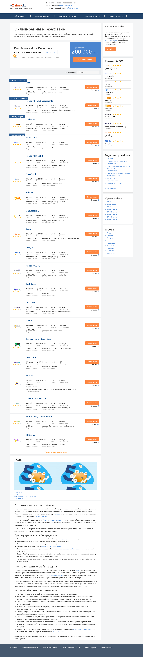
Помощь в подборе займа (71, 647)
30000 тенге (111, 204)
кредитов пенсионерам (55, 575)
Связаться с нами (107, 647)
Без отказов (111, 164)
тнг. (54, 52)
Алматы (110, 238)
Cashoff (29, 82)
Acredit (29, 229)
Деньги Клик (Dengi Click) (39, 339)
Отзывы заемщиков (50, 647)
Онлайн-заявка (92, 87)
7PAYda (29, 375)
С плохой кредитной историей (118, 173)
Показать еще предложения (56, 452)
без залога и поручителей (51, 546)
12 (98, 346)
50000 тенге (111, 207)
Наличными (111, 188)
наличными (58, 549)
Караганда (111, 243)
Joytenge (30, 119)
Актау (109, 233)
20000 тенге (111, 202)
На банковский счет (114, 183)
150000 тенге (112, 212)
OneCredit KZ (32, 211)
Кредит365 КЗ (33, 266)
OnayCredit (31, 174)
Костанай (110, 245)
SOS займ (30, 435)
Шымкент (110, 250)
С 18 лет (110, 159)
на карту (66, 549)
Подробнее (111, 49)
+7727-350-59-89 (65, 5)
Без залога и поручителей (117, 161)
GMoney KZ (31, 302)
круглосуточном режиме (69, 539)
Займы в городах (90, 647)
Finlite (29, 320)
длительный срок (41, 516)
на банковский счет (77, 549)
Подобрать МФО (84, 60)
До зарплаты (112, 178)
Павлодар (111, 248)
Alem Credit (31, 137)
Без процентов (113, 171)
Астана (109, 240)
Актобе (110, 235)
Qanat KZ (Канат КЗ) (36, 398)
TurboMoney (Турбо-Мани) (39, 416)
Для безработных (113, 176)
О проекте (13, 647)
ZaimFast (30, 192)
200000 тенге (112, 214)
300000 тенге (112, 219)
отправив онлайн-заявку (82, 629)
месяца (57, 514)
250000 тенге (112, 217)
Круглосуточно (112, 181)
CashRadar (31, 284)
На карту (110, 186)
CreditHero (31, 357)
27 (98, 424)
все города (111, 253)
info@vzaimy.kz (73, 8)
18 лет (77, 570)
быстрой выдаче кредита (52, 520)
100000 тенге (112, 209)
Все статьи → (19, 499)
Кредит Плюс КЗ (34, 156)
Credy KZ (30, 247)
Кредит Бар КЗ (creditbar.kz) (40, 101)
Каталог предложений (30, 647)
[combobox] (88, 72)
